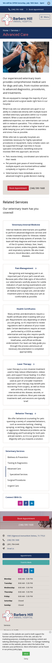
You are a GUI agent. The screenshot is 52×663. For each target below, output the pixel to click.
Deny (26, 659)
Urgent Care (13, 485)
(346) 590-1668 (37, 188)
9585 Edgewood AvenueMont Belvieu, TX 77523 (26, 536)
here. (20, 649)
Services (14, 30)
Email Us (10, 548)
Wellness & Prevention (17, 457)
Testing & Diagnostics (17, 463)
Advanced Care (14, 468)
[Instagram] (20, 503)
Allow (26, 654)
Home (5, 30)
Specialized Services (19, 474)
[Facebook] (26, 503)
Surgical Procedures (16, 480)
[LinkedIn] (31, 503)
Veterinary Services (15, 451)
